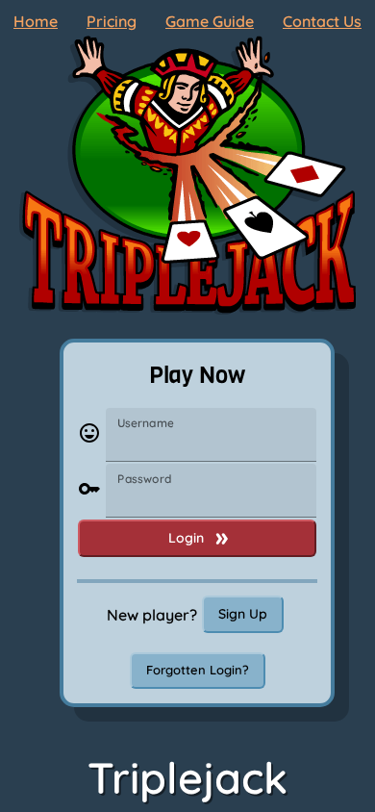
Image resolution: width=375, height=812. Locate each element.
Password (144, 478)
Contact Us (322, 21)
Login (186, 537)
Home (35, 21)
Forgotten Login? (197, 669)
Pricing (112, 21)
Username (145, 423)
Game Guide (209, 21)
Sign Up (242, 613)
